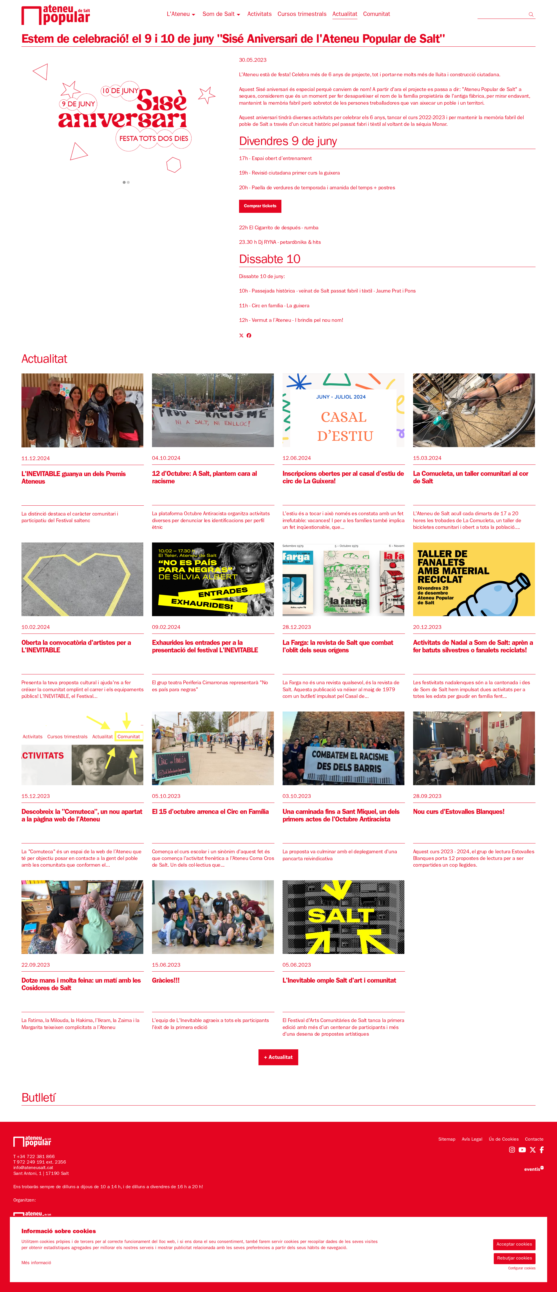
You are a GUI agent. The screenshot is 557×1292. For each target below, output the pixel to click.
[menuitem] (182, 15)
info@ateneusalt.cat (33, 1168)
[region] (126, 120)
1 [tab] (124, 182)
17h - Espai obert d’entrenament (275, 159)
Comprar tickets (260, 206)
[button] (532, 15)
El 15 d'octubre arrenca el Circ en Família (210, 812)
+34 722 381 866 (36, 1157)
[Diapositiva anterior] (29, 119)
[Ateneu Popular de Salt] (104, 17)
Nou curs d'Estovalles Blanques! (458, 812)
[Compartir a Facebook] (249, 336)
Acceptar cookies (514, 1244)
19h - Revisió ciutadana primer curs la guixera (289, 173)
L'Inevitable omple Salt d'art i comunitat (339, 981)
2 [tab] (128, 182)
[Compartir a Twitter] (241, 336)
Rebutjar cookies (514, 1258)
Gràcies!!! (166, 981)
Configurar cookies (522, 1269)
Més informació (36, 1263)
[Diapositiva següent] (223, 119)
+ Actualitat (278, 1058)
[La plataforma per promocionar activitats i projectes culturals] (534, 1168)
